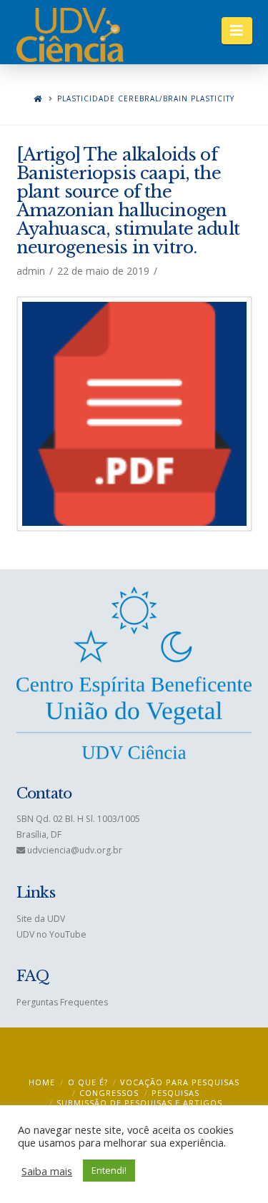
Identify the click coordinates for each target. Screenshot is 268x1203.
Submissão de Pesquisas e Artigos (139, 1102)
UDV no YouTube (51, 934)
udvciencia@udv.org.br (74, 850)
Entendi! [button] (108, 1170)
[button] (237, 30)
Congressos (109, 1092)
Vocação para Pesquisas (179, 1082)
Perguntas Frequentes (62, 1002)
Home (42, 1082)
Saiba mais (46, 1170)
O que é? (88, 1082)
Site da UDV (40, 919)
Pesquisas (175, 1092)
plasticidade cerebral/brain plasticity (145, 98)
